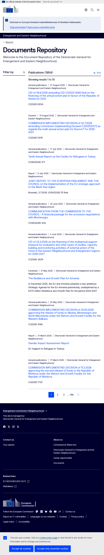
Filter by (8, 72)
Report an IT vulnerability (14, 516)
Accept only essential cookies (52, 548)
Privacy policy (77, 516)
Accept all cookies (21, 548)
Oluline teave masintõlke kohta (41, 27)
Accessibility (24, 521)
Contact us (70, 511)
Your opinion (9, 444)
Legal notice (8, 521)
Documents (59, 463)
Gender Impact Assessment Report (48, 343)
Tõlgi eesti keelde (17, 27)
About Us (9, 42)
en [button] (86, 10)
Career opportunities (63, 458)
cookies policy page (48, 537)
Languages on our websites (42, 516)
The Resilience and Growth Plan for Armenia (53, 278)
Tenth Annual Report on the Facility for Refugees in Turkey (62, 156)
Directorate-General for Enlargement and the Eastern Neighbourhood (74, 451)
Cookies (63, 516)
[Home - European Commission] (11, 9)
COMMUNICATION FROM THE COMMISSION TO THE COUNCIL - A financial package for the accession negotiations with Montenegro (64, 214)
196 (72, 394)
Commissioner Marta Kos (65, 444)
